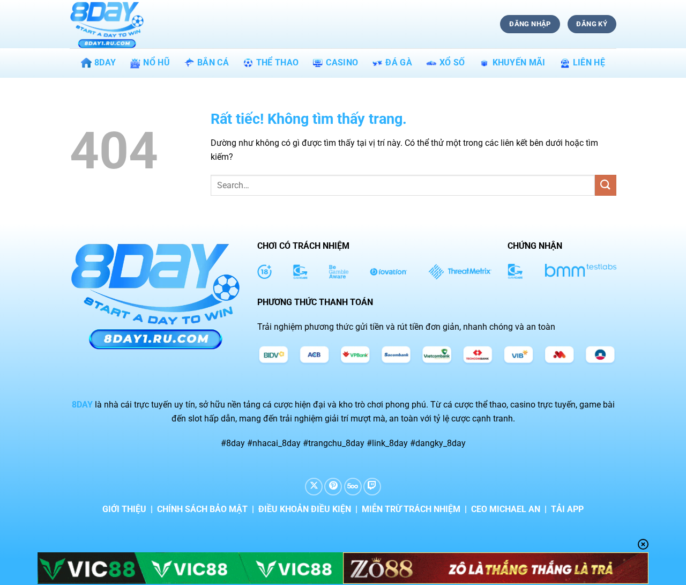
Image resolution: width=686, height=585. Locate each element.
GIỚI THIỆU (124, 509)
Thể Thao (277, 62)
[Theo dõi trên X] (314, 486)
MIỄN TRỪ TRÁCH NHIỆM (411, 509)
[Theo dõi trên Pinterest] (333, 486)
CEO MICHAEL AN (505, 509)
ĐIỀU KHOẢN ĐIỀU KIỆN (304, 509)
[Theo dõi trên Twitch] (372, 486)
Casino (342, 62)
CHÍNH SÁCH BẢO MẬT (202, 509)
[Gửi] (605, 185)
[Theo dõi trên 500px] (353, 486)
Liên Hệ (589, 62)
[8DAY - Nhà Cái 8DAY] (123, 24)
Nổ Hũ (156, 62)
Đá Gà (398, 62)
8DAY (105, 62)
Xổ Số (452, 62)
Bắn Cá (213, 62)
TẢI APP (567, 509)
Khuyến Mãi (519, 62)
